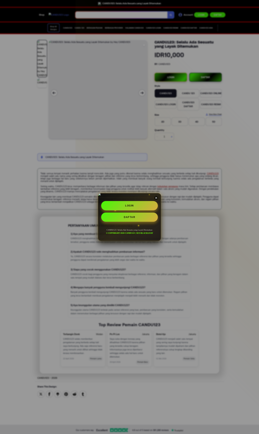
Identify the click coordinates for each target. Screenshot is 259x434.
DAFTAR (129, 217)
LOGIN (129, 205)
